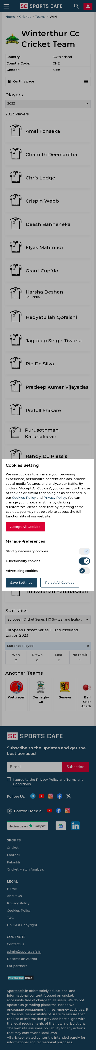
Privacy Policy (55, 498)
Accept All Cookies (25, 527)
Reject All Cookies (59, 583)
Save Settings (21, 583)
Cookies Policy (24, 498)
